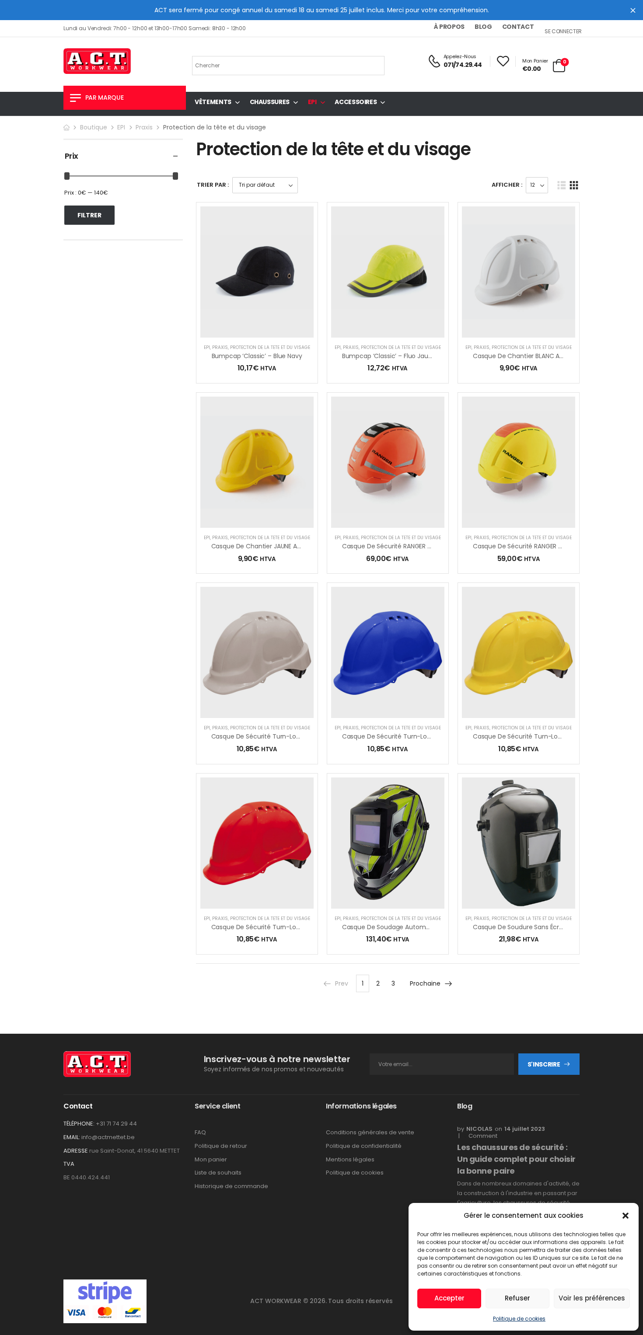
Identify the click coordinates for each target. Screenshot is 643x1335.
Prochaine (425, 983)
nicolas (479, 1129)
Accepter (449, 1298)
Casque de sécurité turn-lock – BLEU (398, 736)
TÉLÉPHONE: (78, 1123)
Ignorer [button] (632, 10)
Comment (480, 1136)
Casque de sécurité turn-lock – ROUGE (271, 927)
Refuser (517, 1298)
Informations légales (361, 1106)
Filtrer (89, 215)
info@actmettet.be (108, 1137)
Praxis (144, 127)
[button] (625, 1215)
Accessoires (356, 102)
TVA (68, 1164)
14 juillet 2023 (524, 1129)
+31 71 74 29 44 (116, 1123)
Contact (518, 27)
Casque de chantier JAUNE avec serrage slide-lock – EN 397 (301, 546)
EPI (312, 102)
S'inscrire (544, 1064)
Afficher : (507, 185)
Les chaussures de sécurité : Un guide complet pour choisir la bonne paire (516, 1159)
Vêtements (213, 102)
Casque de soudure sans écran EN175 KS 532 (539, 927)
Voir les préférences (592, 1298)
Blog (483, 27)
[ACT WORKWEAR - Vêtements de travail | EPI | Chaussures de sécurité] (97, 61)
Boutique (93, 127)
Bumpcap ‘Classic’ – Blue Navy (257, 356)
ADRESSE (75, 1151)
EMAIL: (71, 1137)
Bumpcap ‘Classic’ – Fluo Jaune (389, 356)
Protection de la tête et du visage (270, 347)
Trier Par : (213, 185)
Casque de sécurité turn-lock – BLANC (270, 736)
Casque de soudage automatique (393, 927)
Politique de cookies (519, 1318)
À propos (449, 27)
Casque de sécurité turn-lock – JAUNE (531, 736)
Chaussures (270, 102)
